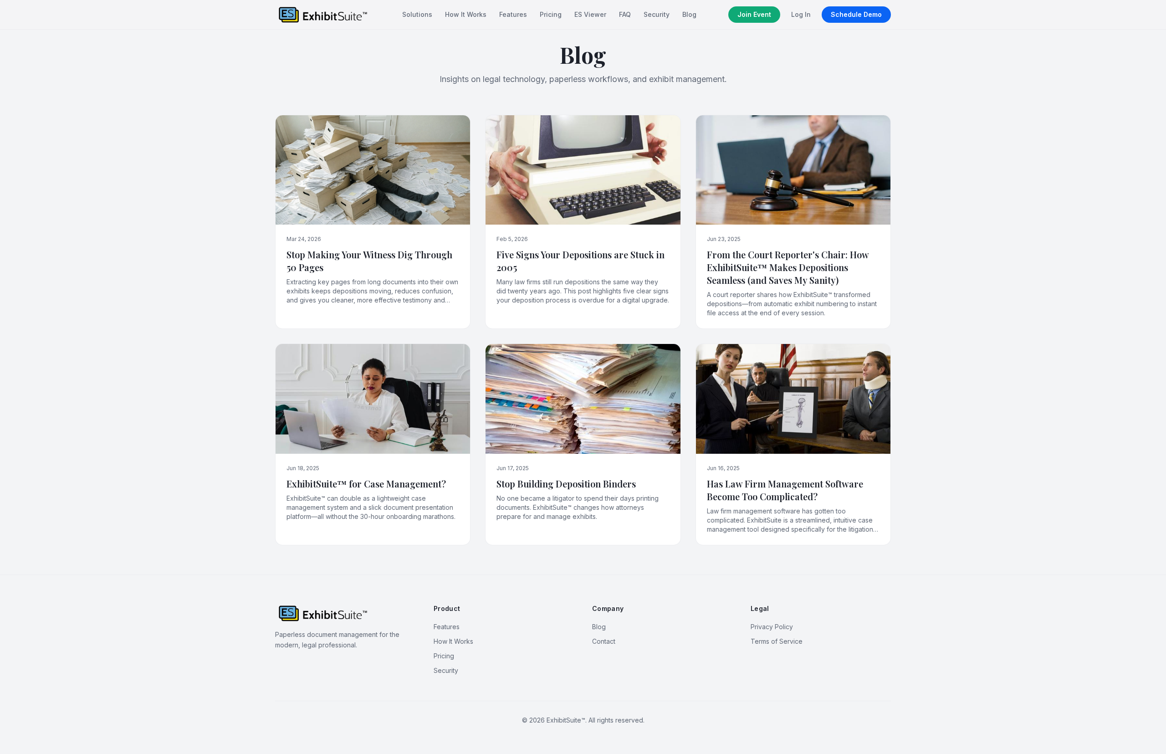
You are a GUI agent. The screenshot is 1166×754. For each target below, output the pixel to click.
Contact (603, 641)
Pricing (551, 14)
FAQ (625, 14)
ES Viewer (590, 14)
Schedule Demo (856, 14)
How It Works (465, 14)
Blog (689, 14)
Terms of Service (777, 641)
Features (513, 14)
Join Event (754, 14)
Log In (801, 14)
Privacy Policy (772, 627)
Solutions (417, 14)
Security (657, 14)
